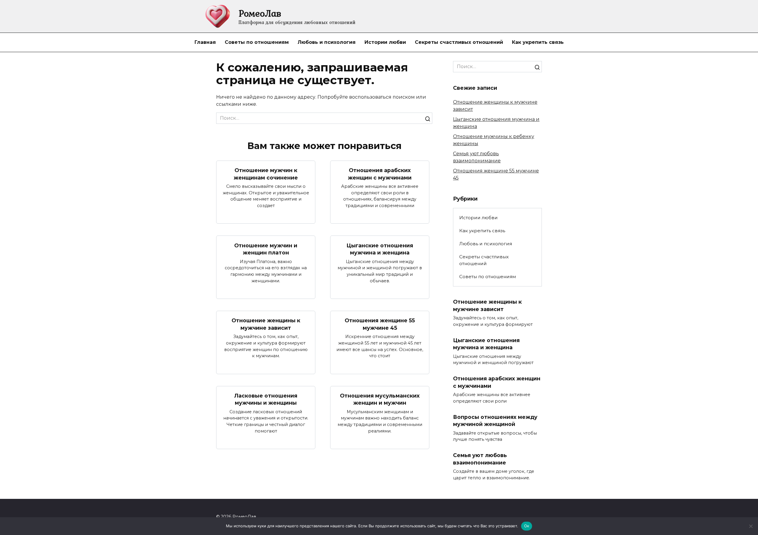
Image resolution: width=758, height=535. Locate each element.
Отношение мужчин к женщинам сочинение (266, 174)
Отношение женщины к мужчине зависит (266, 324)
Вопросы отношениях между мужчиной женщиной (495, 420)
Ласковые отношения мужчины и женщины (265, 399)
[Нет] (751, 526)
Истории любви (385, 42)
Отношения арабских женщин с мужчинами (380, 174)
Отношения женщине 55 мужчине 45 (380, 324)
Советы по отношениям (257, 42)
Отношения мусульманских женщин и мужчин (380, 399)
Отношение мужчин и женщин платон (265, 249)
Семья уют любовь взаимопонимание (480, 459)
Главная (205, 42)
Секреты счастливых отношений (459, 42)
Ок (526, 525)
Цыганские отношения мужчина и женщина (379, 249)
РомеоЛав (260, 13)
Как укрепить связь (538, 42)
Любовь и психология (327, 42)
